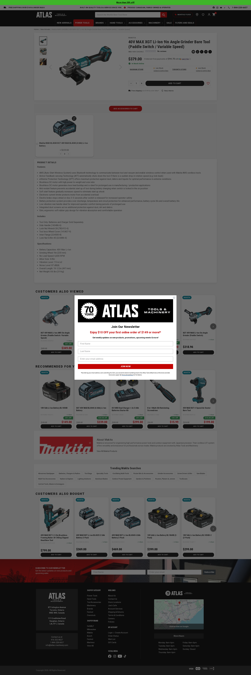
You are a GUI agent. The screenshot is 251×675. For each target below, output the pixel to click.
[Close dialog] (174, 297)
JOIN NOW (126, 366)
